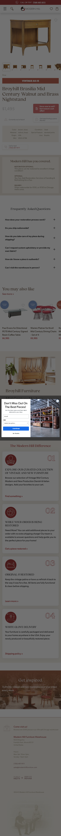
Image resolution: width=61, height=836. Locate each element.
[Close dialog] (57, 401)
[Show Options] (27, 423)
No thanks (16, 433)
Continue (16, 429)
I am (4, 420)
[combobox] (15, 423)
